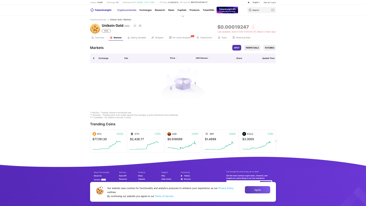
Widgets (159, 37)
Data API (122, 176)
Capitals (181, 10)
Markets (118, 37)
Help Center (166, 179)
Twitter (187, 176)
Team (224, 37)
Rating (138, 37)
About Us (98, 176)
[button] (276, 141)
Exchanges (146, 10)
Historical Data (243, 37)
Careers (97, 180)
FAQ (163, 176)
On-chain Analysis (182, 37)
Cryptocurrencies (126, 10)
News (171, 10)
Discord (187, 179)
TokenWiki (208, 10)
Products (195, 10)
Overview (99, 37)
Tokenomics (206, 37)
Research (160, 10)
